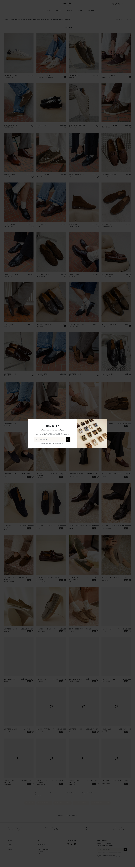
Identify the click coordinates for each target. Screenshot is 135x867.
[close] (104, 421)
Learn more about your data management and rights (52, 443)
